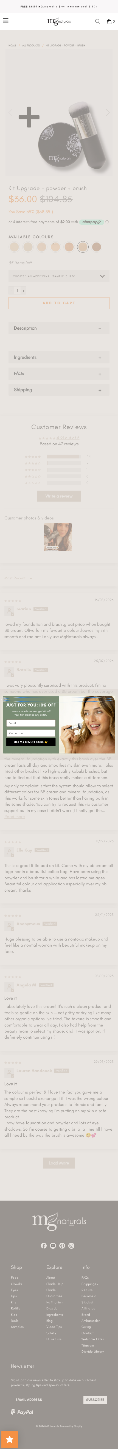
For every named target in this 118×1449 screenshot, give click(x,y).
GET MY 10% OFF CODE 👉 (31, 742)
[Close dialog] (58, 699)
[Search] (97, 21)
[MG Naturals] (59, 21)
